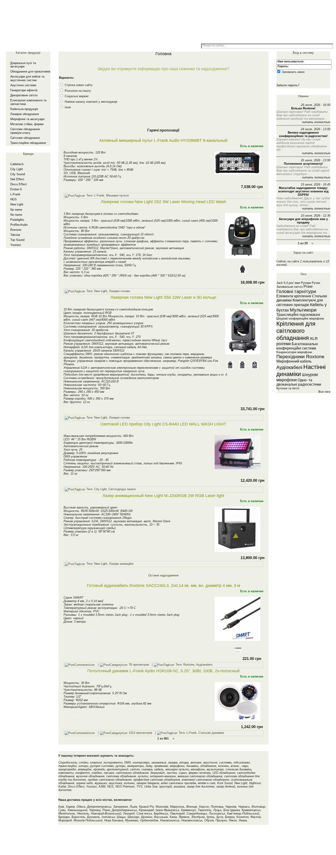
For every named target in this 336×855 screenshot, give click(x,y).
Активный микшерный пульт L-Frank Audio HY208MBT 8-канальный (163, 140)
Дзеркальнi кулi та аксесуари (23, 64)
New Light (16, 204)
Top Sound (17, 240)
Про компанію (183, 39)
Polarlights (17, 219)
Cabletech (17, 164)
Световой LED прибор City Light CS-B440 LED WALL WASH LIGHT (163, 424)
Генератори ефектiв (23, 90)
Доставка (118, 39)
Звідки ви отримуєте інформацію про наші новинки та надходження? (163, 69)
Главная (53, 39)
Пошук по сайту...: (214, 45)
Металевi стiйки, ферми (26, 124)
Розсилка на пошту (77, 90)
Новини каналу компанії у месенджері (90, 101)
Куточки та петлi (287, 388)
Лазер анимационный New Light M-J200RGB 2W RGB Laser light (163, 495)
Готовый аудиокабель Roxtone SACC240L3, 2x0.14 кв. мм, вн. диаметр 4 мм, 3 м (163, 585)
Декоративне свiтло (23, 95)
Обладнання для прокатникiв (30, 71)
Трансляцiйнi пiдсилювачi (298, 315)
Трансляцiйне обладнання (28, 143)
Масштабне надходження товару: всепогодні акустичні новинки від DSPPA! (303, 191)
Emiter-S (16, 189)
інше (67, 107)
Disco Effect (18, 184)
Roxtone (15, 229)
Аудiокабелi (289, 367)
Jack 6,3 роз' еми (288, 283)
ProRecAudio (19, 224)
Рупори (306, 283)
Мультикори (303, 309)
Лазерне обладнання (24, 114)
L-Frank (15, 194)
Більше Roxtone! (303, 108)
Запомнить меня (292, 72)
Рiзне (308, 286)
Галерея (86, 39)
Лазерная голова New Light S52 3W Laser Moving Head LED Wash (163, 201)
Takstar (15, 235)
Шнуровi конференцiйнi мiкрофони (300, 318)
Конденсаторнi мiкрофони (294, 352)
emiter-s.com (206, 783)
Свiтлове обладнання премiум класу (25, 130)
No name (16, 209)
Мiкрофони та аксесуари (27, 119)
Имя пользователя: (290, 61)
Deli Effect (17, 179)
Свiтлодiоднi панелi (122, 489)
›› (312, 243)
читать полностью (316, 122)
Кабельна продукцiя (24, 109)
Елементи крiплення (293, 296)
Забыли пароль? (287, 85)
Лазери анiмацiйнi (121, 564)
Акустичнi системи (23, 85)
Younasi (15, 245)
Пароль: (283, 66)
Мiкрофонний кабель (294, 361)
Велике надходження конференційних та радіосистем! (303, 134)
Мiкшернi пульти (117, 195)
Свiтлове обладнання (25, 138)
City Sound (17, 174)
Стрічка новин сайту (78, 85)
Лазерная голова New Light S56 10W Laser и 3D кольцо (163, 297)
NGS (13, 199)
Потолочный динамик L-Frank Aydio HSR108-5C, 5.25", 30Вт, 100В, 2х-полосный (163, 671)
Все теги (324, 391)
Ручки (316, 283)
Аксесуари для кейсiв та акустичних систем (27, 78)
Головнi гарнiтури (296, 291)
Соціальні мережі (76, 96)
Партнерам (150, 39)
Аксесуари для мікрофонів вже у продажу (303, 220)
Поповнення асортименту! (303, 163)
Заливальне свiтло (289, 286)
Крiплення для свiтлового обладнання (295, 330)
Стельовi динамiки (211, 732)
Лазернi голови (119, 291)
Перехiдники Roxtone (300, 356)
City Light (16, 169)
